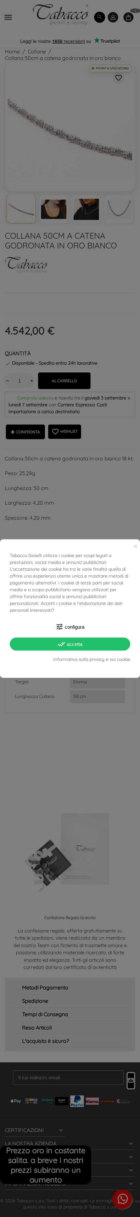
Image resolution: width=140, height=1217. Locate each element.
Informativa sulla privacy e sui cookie (91, 659)
